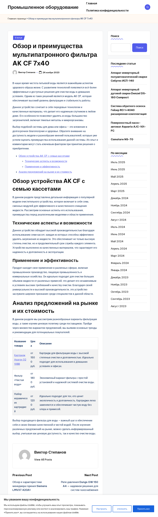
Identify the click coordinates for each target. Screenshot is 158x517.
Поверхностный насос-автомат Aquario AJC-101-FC (128, 126)
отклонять (122, 508)
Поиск (115, 36)
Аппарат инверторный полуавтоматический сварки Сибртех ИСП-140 (129, 76)
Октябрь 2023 (119, 291)
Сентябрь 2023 (120, 299)
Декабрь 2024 (119, 198)
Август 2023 (118, 306)
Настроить (101, 508)
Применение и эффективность (42, 166)
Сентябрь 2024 (120, 212)
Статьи (18, 38)
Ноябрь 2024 (119, 205)
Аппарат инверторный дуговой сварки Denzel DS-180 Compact (128, 93)
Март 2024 (118, 255)
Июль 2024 (118, 227)
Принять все (143, 508)
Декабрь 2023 (119, 277)
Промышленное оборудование (43, 7)
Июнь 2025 (118, 169)
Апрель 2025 (119, 183)
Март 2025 (118, 191)
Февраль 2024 (120, 263)
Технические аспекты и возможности (46, 161)
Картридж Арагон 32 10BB (20, 359)
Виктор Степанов (50, 452)
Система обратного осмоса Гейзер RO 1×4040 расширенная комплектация (129, 110)
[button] (43, 459)
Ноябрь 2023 (119, 284)
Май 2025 (117, 176)
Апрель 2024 (119, 248)
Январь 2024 (119, 270)
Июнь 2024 (118, 234)
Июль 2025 (118, 162)
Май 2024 (117, 241)
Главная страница (17, 18)
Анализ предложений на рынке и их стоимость (45, 171)
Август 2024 (118, 220)
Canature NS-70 (122, 139)
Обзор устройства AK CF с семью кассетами (44, 155)
